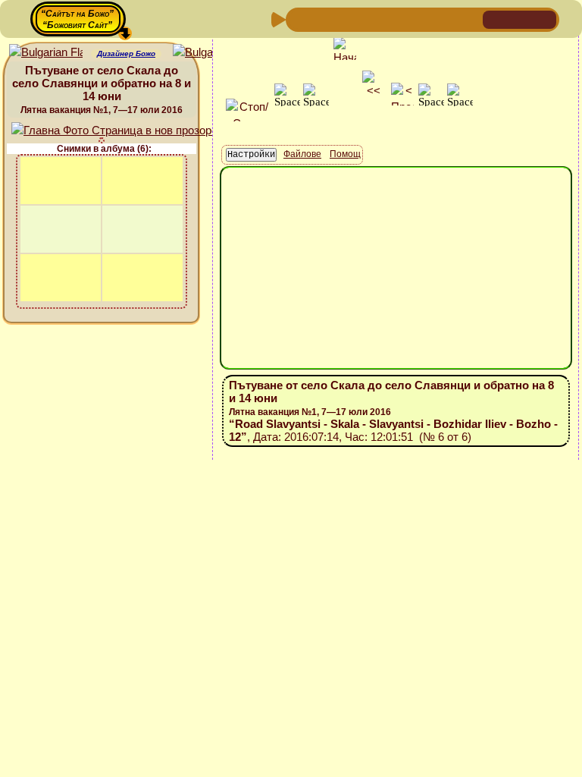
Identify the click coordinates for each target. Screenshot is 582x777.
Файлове (302, 154)
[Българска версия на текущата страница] (209, 53)
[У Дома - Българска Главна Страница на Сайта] (520, 18)
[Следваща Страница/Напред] (323, 18)
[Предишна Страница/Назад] (299, 18)
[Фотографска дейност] (420, 18)
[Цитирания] (372, 18)
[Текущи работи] (396, 18)
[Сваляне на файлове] (445, 18)
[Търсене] (469, 18)
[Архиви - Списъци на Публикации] (348, 18)
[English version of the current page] (46, 53)
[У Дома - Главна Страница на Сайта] (496, 18)
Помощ (345, 154)
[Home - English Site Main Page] (544, 18)
